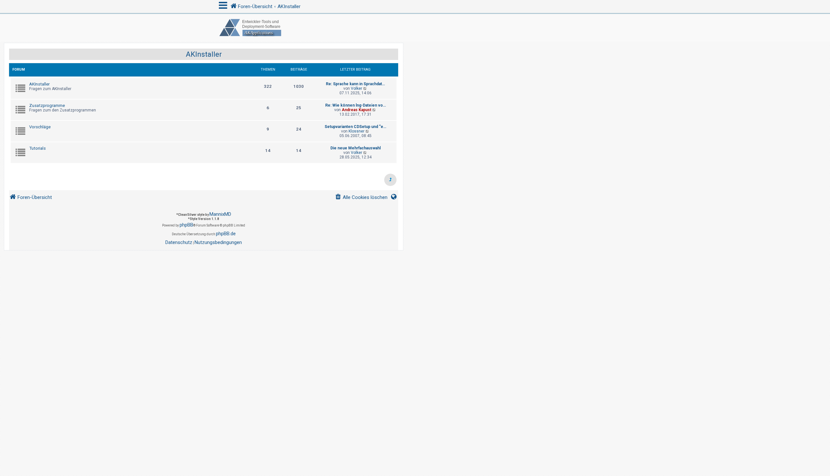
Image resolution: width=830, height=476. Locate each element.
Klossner (356, 131)
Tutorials (37, 148)
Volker (356, 88)
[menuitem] (361, 197)
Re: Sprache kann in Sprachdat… (355, 84)
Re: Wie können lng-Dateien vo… (355, 105)
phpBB (186, 225)
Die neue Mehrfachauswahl (355, 148)
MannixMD (220, 214)
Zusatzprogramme (47, 105)
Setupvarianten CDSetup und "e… (355, 126)
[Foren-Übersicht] (415, 28)
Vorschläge (40, 126)
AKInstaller (204, 54)
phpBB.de (226, 234)
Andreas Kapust (356, 110)
